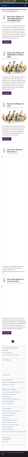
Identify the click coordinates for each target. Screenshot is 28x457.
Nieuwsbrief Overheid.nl (7, 403)
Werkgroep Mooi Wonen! (8, 415)
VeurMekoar (17, 22)
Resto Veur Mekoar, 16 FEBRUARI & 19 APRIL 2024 (15, 55)
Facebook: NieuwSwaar (7, 427)
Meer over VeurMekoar (7, 352)
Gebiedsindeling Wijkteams (8, 401)
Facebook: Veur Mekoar (7, 429)
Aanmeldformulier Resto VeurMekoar (10, 355)
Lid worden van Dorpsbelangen (9, 413)
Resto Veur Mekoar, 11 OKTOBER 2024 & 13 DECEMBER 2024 (15, 19)
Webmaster (6, 22)
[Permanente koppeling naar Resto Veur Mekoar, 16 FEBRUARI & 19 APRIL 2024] (14, 67)
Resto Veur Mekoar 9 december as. (15, 151)
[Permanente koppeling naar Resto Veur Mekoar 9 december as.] (14, 209)
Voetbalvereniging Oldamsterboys (10, 420)
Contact (2, 453)
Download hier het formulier (8, 384)
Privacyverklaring (6, 437)
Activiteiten (12, 22)
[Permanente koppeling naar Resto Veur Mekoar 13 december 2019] (14, 300)
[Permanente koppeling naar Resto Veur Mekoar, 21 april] (14, 116)
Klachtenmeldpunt (6, 396)
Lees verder (7, 42)
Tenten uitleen (5, 417)
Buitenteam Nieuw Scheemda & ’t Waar (11, 399)
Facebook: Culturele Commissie (9, 422)
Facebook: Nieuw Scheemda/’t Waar (10, 424)
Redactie (6, 58)
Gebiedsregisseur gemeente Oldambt (10, 392)
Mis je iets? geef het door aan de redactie (11, 411)
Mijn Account (5, 441)
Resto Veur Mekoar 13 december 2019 (15, 280)
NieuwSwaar (4, 5)
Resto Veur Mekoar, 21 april (15, 105)
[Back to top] (25, 454)
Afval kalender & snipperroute (9, 394)
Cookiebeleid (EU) (6, 439)
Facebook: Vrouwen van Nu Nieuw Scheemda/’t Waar (14, 431)
